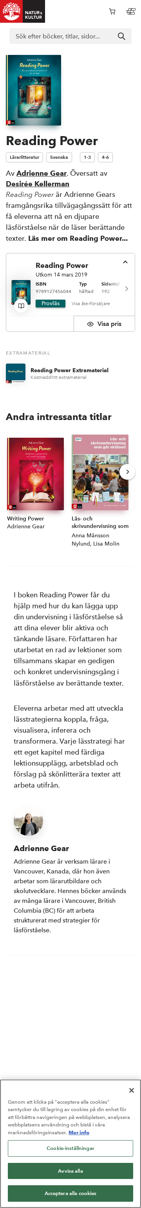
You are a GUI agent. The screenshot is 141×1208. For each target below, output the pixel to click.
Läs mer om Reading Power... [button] (78, 238)
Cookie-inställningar (70, 1148)
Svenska (59, 157)
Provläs (51, 303)
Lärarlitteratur (24, 157)
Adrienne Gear (41, 173)
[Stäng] (131, 1090)
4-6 (105, 157)
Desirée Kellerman (37, 184)
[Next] (126, 288)
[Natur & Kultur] (22, 11)
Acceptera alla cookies (71, 1193)
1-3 (87, 157)
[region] (70, 1143)
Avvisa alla (70, 1171)
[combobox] (70, 36)
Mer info (79, 1132)
